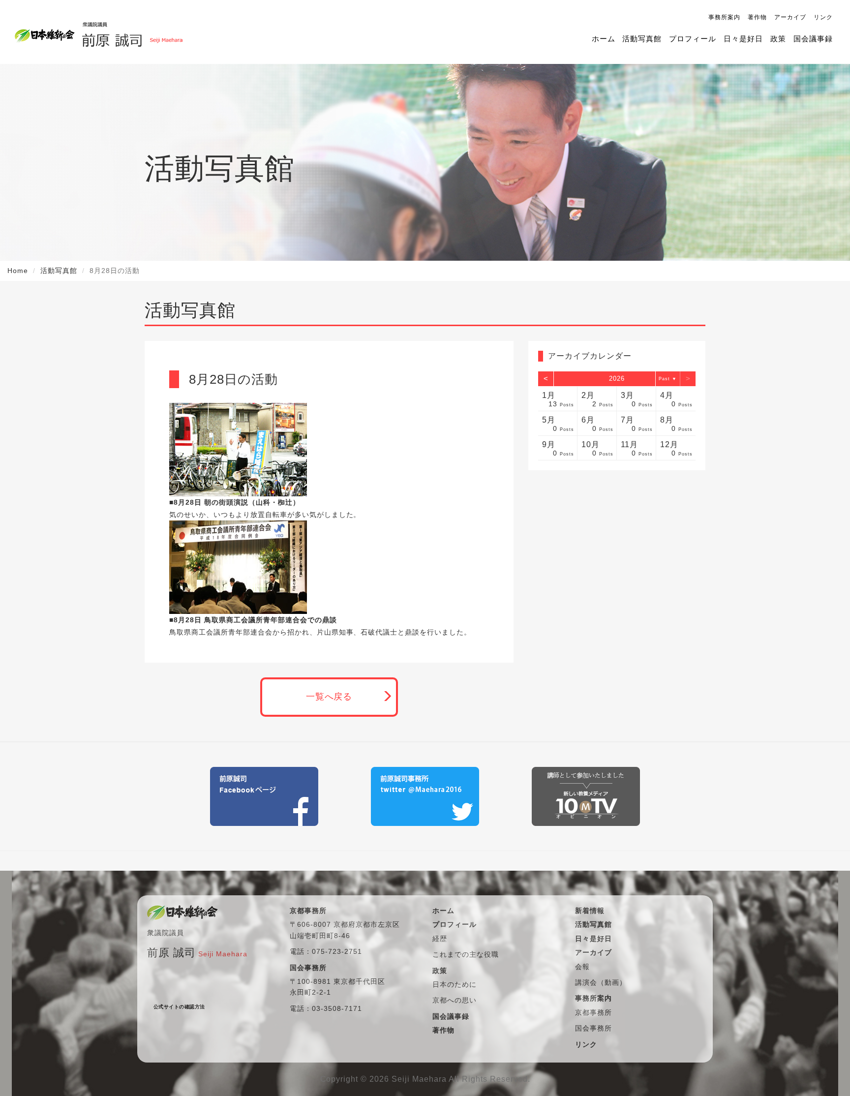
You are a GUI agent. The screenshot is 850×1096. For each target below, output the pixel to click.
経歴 (439, 939)
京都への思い (454, 1000)
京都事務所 (593, 1012)
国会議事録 (813, 38)
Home (17, 270)
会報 (582, 967)
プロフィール (692, 38)
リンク (823, 17)
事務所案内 (724, 17)
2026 (617, 378)
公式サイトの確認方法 (179, 1006)
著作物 (757, 17)
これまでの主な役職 (465, 954)
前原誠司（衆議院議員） (132, 32)
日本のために (454, 984)
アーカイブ (790, 17)
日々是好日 (743, 38)
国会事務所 (593, 1028)
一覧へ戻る (329, 696)
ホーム (603, 38)
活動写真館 (642, 38)
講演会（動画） (601, 982)
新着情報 (590, 910)
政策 (778, 38)
